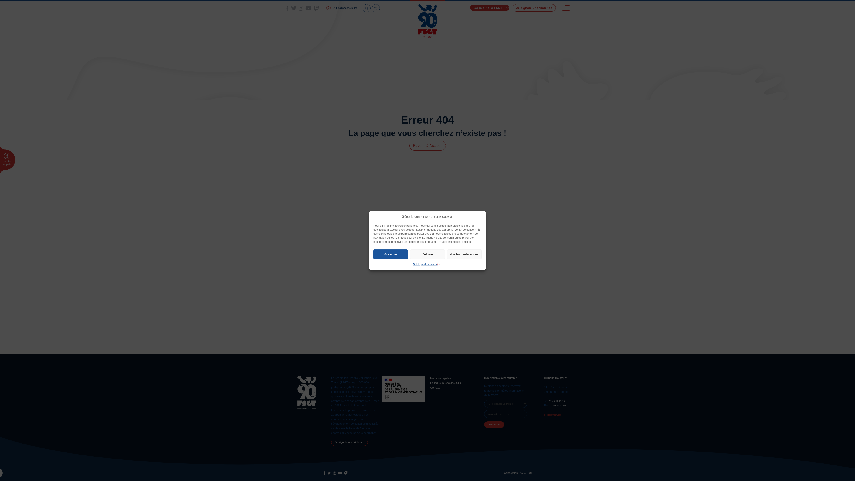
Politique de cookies (425, 264)
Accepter (390, 254)
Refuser (427, 254)
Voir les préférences (464, 254)
